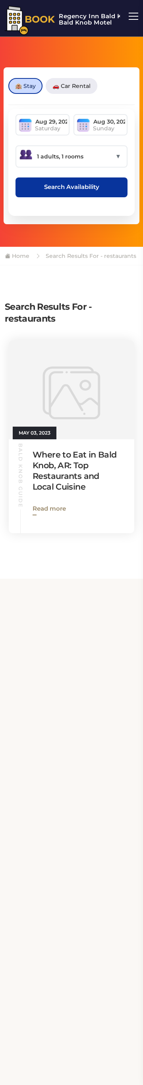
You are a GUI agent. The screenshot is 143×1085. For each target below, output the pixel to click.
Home (19, 255)
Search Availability (71, 187)
